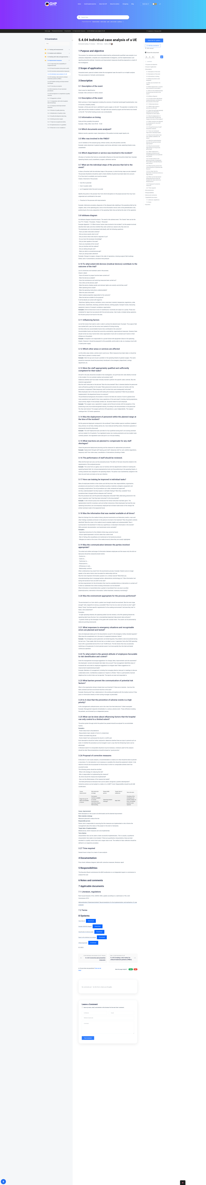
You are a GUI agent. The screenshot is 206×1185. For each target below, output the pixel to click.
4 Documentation (149, 190)
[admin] (110, 44)
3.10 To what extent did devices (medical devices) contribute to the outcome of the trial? (154, 100)
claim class (103, 21)
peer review (113, 21)
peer (108, 21)
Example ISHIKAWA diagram (85, 926)
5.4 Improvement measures (54, 60)
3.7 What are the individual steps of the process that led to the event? (154, 92)
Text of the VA (81, 921)
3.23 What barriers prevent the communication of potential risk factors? (154, 167)
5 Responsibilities (149, 192)
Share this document (153, 52)
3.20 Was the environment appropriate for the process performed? (153, 147)
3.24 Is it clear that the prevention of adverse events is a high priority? (154, 173)
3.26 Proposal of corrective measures (153, 184)
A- (146, 57)
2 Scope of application (150, 66)
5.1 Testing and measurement (55, 49)
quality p (119, 21)
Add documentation (153, 45)
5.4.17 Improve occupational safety (57, 122)
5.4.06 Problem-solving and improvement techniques (58, 82)
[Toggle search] (160, 4)
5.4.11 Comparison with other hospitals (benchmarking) (58, 101)
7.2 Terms (148, 202)
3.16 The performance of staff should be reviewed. (154, 127)
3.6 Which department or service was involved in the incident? (154, 87)
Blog (132, 4)
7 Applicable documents (151, 197)
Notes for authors (114, 4)
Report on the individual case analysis (87, 937)
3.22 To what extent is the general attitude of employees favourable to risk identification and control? (154, 161)
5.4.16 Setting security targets (55, 119)
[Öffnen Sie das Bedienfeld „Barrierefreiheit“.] (3, 1181)
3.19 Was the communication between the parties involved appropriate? (153, 142)
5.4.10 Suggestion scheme (54, 98)
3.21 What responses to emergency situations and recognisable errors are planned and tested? (154, 154)
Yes (131, 969)
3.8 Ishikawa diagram (151, 96)
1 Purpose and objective (151, 64)
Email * (111, 1011)
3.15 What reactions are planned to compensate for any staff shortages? (154, 123)
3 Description (148, 69)
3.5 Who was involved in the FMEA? (153, 83)
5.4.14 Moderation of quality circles (57, 113)
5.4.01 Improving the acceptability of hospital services (57, 64)
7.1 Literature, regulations (152, 199)
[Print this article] (161, 56)
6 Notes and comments (151, 195)
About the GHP (103, 4)
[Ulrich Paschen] (112, 44)
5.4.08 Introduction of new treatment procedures (57, 89)
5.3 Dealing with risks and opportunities (57, 56)
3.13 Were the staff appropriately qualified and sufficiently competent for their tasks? (154, 112)
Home (79, 4)
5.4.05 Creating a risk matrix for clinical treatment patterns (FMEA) (57, 77)
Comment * (84, 1021)
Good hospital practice (90, 4)
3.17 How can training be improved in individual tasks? (153, 131)
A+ (153, 57)
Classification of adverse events (86, 931)
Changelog (125, 4)
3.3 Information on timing (152, 76)
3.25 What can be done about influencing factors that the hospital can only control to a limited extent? (153, 179)
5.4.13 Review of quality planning (56, 110)
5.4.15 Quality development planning (57, 116)
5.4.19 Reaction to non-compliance (56, 127)
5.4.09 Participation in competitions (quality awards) (59, 94)
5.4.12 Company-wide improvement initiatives (57, 106)
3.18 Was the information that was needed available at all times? (154, 136)
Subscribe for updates (154, 40)
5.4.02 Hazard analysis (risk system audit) (58, 68)
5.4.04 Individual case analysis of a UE (57, 74)
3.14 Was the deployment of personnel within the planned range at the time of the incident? (154, 117)
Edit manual (150, 48)
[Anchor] (105, 51)
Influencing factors (82, 942)
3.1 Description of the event (153, 71)
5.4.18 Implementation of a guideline (57, 124)
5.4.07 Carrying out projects (55, 86)
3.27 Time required (151, 188)
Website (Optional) (86, 1016)
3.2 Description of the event (153, 74)
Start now (144, 4)
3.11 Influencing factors (152, 104)
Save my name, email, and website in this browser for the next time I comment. (104, 1007)
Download (91, 921)
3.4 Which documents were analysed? (153, 79)
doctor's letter (96, 21)
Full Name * (85, 1011)
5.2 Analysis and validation (54, 53)
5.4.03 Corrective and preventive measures (58, 71)
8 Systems (147, 204)
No (135, 969)
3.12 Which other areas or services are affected (152, 107)
